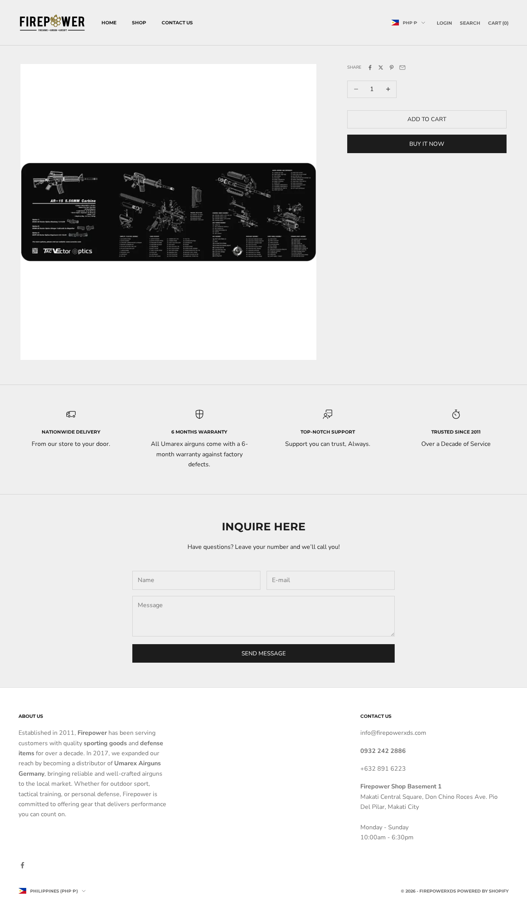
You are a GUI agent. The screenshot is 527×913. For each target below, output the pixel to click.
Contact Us (177, 22)
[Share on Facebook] (370, 67)
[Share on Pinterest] (391, 67)
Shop (139, 22)
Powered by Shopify (482, 891)
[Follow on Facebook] (22, 865)
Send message (264, 653)
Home (109, 22)
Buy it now (426, 143)
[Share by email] (402, 67)
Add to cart (426, 119)
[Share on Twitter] (381, 67)
